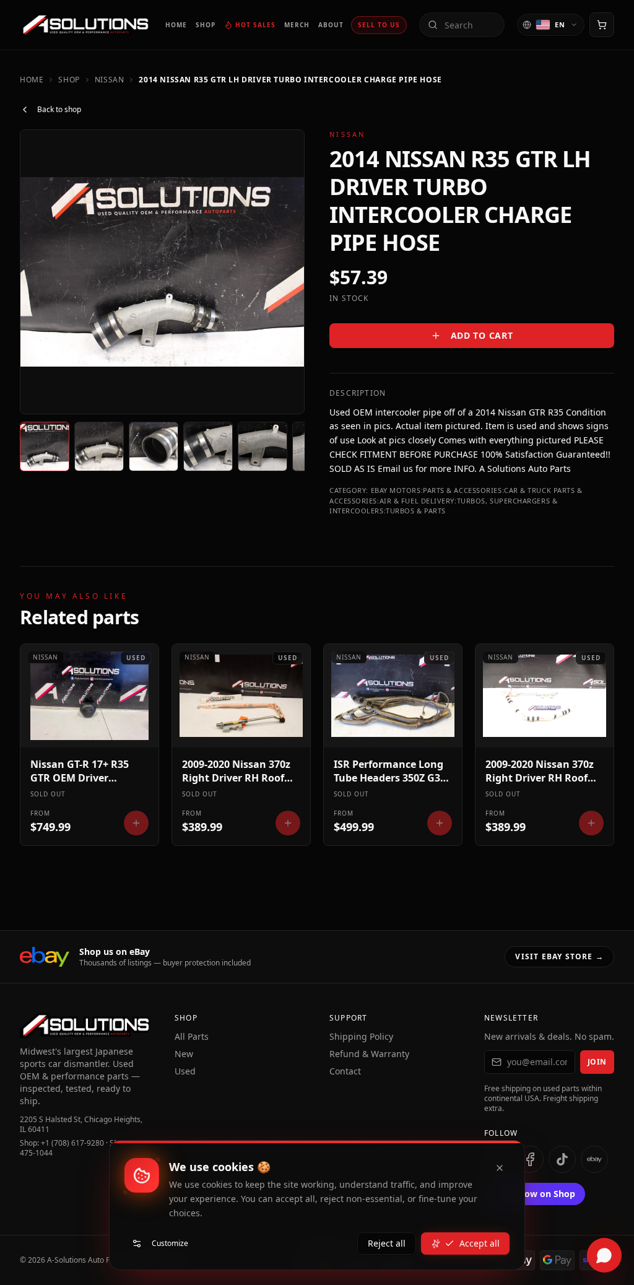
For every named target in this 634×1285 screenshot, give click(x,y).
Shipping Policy (361, 1036)
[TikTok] (562, 1159)
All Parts (192, 1036)
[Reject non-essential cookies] (500, 1168)
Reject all (387, 1243)
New (184, 1054)
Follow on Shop (542, 1194)
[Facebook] (530, 1159)
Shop (68, 80)
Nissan (109, 80)
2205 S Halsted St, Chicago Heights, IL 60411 (81, 1125)
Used (185, 1071)
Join (597, 1061)
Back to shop (59, 109)
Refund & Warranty (369, 1054)
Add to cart (482, 335)
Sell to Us (379, 24)
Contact (345, 1071)
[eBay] (594, 1159)
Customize (170, 1243)
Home (31, 80)
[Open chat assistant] (604, 1255)
